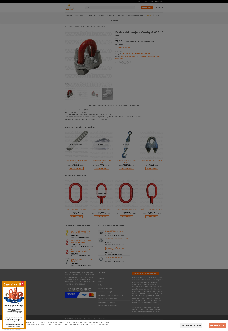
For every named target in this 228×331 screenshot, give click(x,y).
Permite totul (217, 325)
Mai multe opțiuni (191, 325)
